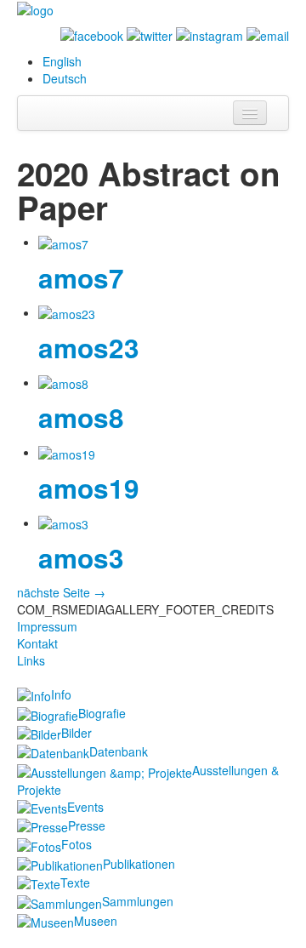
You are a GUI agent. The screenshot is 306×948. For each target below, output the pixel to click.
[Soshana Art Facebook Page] (91, 34)
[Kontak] (267, 34)
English (62, 61)
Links (31, 660)
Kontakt (37, 643)
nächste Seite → (61, 592)
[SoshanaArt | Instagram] (209, 34)
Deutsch (64, 78)
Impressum (47, 626)
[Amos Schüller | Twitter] (150, 34)
